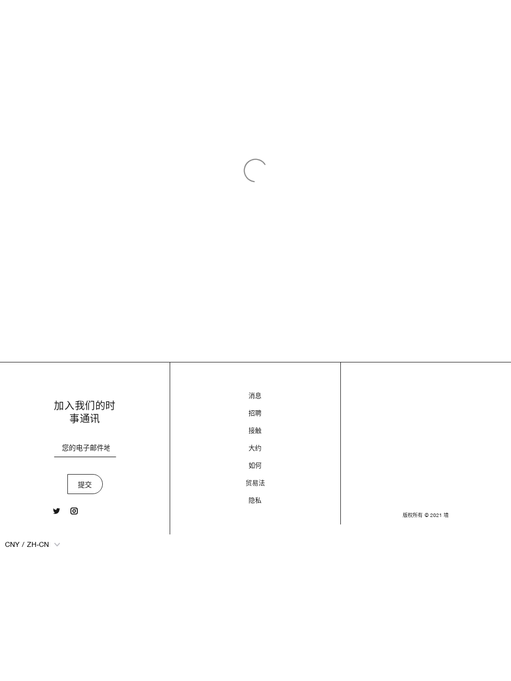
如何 (255, 465)
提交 (85, 485)
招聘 (255, 413)
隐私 (255, 500)
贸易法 (255, 483)
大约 (255, 448)
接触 (255, 430)
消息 (255, 395)
